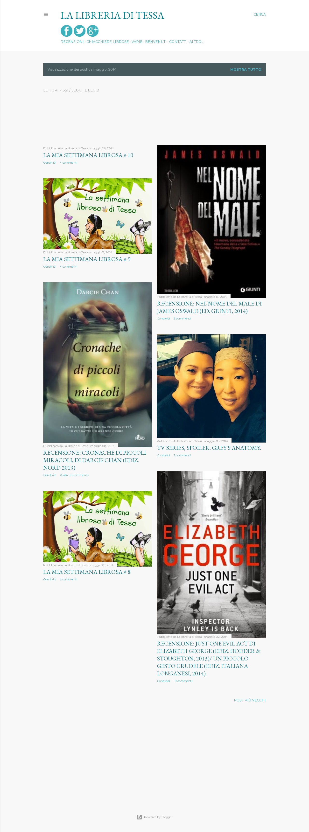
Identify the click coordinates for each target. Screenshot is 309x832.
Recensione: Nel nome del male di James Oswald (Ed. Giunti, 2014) (209, 307)
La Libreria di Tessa (112, 15)
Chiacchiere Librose (107, 42)
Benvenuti (156, 42)
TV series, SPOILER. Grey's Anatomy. (209, 447)
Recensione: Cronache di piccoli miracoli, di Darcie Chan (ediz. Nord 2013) (94, 460)
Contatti (178, 42)
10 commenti (183, 681)
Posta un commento (74, 475)
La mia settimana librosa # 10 (88, 155)
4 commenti (68, 162)
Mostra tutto (245, 69)
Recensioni (72, 42)
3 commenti (182, 318)
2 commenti (182, 455)
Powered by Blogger (158, 817)
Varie (137, 42)
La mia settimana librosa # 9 (86, 259)
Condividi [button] (49, 162)
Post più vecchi (250, 700)
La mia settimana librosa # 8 (86, 571)
